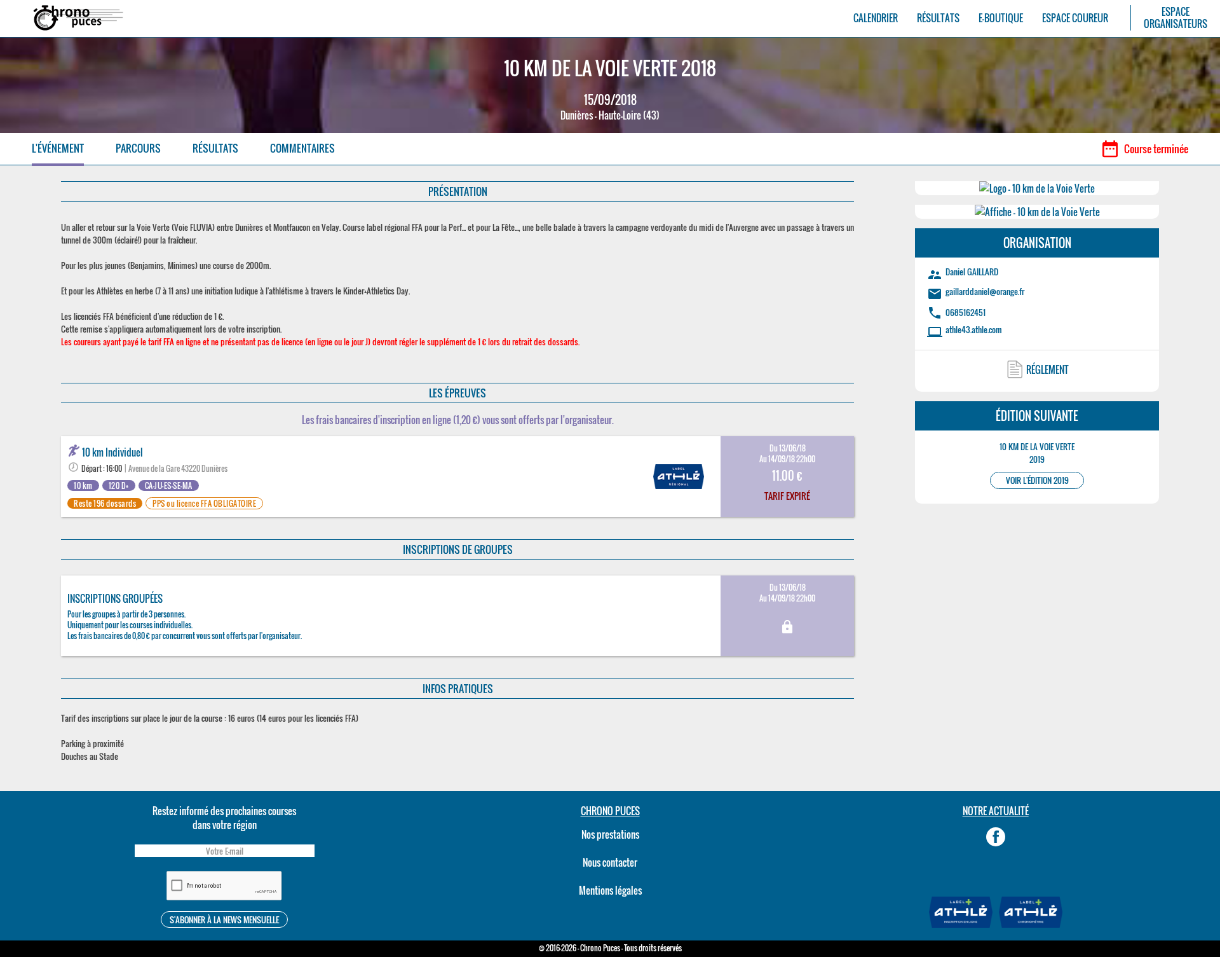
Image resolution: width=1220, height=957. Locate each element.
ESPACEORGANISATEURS (1175, 18)
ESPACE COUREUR (1075, 18)
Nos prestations (610, 834)
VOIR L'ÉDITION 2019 (1037, 480)
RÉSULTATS (938, 18)
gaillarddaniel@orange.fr (985, 291)
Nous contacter (610, 862)
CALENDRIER (875, 18)
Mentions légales (610, 890)
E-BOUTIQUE (1001, 18)
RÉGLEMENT (1047, 369)
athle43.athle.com (974, 329)
